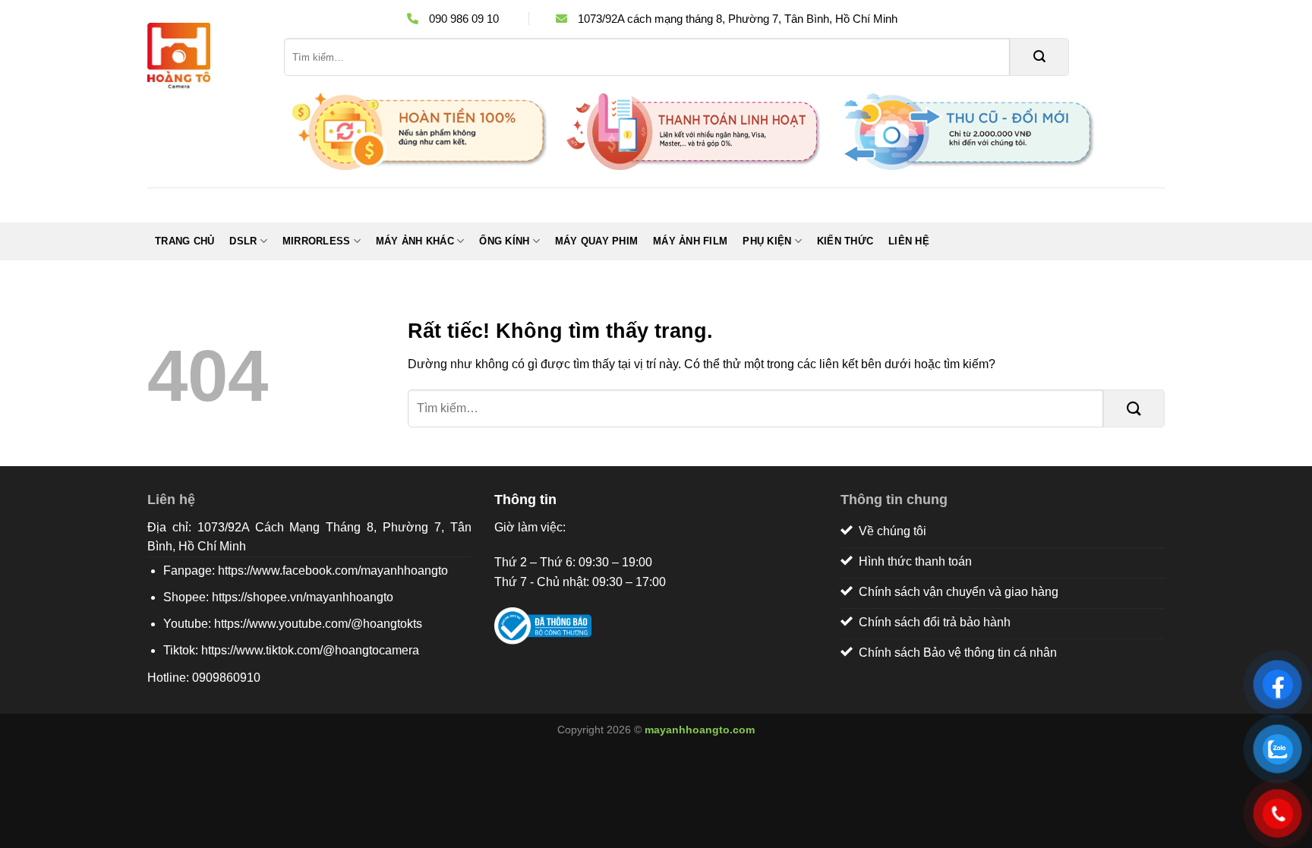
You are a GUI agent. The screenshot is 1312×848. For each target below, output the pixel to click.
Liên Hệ (908, 241)
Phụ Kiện (767, 241)
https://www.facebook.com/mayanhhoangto (333, 570)
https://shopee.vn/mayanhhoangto (302, 597)
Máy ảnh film (690, 241)
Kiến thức (845, 241)
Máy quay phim (596, 241)
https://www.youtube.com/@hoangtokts (318, 623)
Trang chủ (184, 241)
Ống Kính (504, 241)
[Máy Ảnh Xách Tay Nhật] (204, 57)
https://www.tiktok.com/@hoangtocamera (310, 650)
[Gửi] (1039, 57)
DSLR (243, 241)
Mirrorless (316, 241)
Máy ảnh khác (415, 241)
